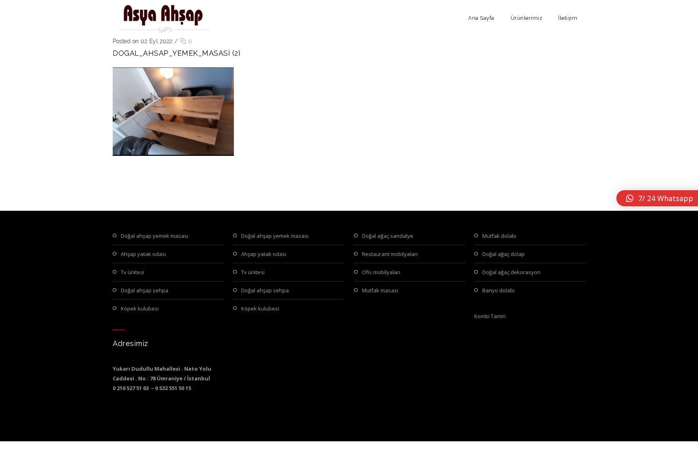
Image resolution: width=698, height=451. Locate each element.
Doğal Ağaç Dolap (503, 254)
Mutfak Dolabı (499, 235)
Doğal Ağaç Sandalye (387, 235)
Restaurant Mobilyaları (390, 254)
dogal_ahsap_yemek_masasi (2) (176, 53)
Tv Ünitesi (132, 272)
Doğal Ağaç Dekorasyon (511, 272)
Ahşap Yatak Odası (143, 254)
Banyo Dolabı (498, 290)
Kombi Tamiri (490, 316)
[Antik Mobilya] (163, 18)
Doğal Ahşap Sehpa (144, 290)
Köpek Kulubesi (140, 308)
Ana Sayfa (481, 18)
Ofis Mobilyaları (381, 272)
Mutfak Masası (380, 290)
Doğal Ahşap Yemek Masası (154, 235)
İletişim (567, 18)
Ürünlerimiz (526, 18)
